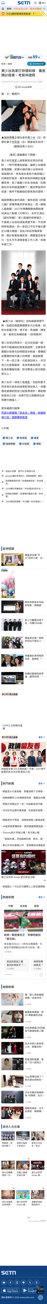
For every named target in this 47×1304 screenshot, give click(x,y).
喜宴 (14, 160)
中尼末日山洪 (21, 8)
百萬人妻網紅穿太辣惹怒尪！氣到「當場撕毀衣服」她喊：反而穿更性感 (22, 1174)
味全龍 (23, 906)
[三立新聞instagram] (16, 1282)
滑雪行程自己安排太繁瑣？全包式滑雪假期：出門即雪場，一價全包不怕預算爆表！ (22, 1144)
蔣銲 (36, 906)
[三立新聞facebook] (10, 1282)
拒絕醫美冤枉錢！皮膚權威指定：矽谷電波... (24, 482)
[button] (35, 3)
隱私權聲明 (6, 1297)
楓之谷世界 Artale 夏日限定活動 (18, 877)
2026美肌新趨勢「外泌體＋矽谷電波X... (23, 501)
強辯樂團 (9, 137)
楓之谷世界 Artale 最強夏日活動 (22, 1203)
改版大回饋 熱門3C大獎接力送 (20, 471)
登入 (44, 3)
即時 (9, 8)
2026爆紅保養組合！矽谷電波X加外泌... (23, 488)
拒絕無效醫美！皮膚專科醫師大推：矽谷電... (24, 495)
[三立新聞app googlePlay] (31, 1290)
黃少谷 (31, 137)
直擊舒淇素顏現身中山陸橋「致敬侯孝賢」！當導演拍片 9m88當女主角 (38, 1203)
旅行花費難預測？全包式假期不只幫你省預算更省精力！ (7, 1174)
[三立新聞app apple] (10, 1290)
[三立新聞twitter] (30, 1282)
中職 (10, 906)
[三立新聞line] (23, 1282)
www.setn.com (27, 1297)
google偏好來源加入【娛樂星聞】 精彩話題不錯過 (24, 475)
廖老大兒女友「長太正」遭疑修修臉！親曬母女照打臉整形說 (37, 1144)
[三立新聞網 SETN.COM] (3, 8)
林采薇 (16, 142)
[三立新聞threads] (36, 1282)
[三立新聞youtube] (3, 1282)
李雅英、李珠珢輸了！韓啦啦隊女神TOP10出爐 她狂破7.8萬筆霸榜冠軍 (7, 1144)
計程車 (42, 178)
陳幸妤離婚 (36, 8)
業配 (27, 382)
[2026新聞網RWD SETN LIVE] (3, 2)
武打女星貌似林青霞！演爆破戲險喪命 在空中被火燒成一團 (7, 1203)
